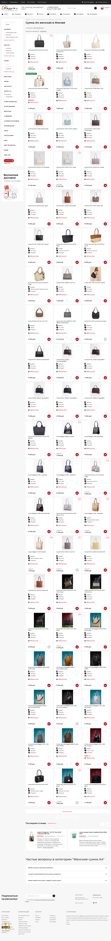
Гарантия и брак (22, 923)
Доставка (20, 917)
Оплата (20, 919)
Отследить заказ (6, 921)
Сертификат (53, 919)
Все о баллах (5, 915)
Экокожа (8, 35)
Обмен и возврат (22, 921)
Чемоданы (38, 917)
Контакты (4, 932)
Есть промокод (10, 22)
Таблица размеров (23, 927)
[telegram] (95, 903)
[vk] (94, 903)
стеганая (8, 48)
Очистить (7, 163)
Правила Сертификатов (24, 929)
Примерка (4, 919)
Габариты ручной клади (24, 925)
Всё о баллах (31, 2)
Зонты (36, 921)
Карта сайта (21, 933)
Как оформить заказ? (23, 915)
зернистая (9, 50)
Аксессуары (53, 917)
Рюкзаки (37, 919)
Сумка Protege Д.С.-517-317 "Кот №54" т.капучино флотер (49, 832)
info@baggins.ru (97, 895)
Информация (13, 2)
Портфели (52, 915)
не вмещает (9, 96)
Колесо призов (41, 2)
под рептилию (10, 53)
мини (7, 64)
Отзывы (23, 2)
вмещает (8, 94)
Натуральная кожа (11, 32)
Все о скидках (5, 917)
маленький (9, 66)
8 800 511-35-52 (79, 895)
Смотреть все (52, 823)
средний (8, 68)
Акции (7, 24)
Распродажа (53, 921)
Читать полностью (48, 847)
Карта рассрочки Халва (24, 931)
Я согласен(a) (40, 900)
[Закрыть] (10, 923)
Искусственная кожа (12, 37)
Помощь (4, 2)
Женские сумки (41, 19)
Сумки (33, 19)
